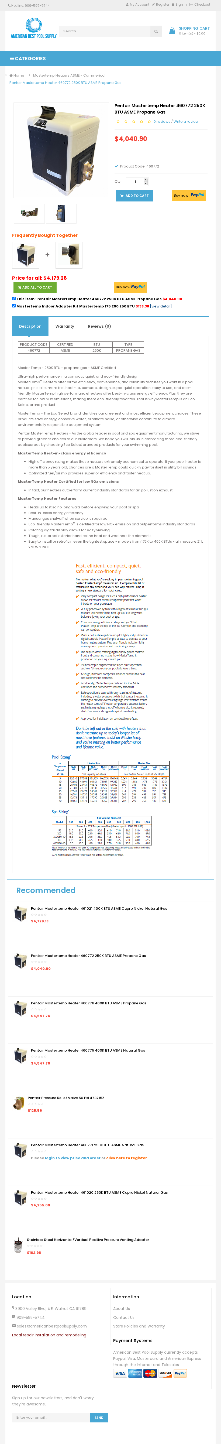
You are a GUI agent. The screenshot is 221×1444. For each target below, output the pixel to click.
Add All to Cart (37, 287)
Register (162, 4)
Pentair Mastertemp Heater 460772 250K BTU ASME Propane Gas (65, 82)
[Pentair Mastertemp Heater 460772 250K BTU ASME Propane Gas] (20, 961)
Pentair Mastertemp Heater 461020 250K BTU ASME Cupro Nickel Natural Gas (99, 1192)
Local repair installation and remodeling (49, 1335)
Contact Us (123, 1317)
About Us (121, 1308)
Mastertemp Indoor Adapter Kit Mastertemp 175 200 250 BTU (82, 306)
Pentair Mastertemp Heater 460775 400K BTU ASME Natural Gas (88, 1050)
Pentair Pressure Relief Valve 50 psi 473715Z (66, 1097)
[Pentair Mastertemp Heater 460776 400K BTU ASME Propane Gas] (20, 1008)
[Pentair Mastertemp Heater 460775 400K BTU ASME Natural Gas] (20, 1055)
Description (30, 326)
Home (18, 75)
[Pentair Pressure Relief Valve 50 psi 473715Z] (18, 1103)
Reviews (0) (99, 326)
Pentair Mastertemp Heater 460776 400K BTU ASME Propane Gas (88, 1003)
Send (99, 1417)
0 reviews (162, 121)
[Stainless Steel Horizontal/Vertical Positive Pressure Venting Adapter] (18, 1245)
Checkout (202, 4)
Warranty (65, 326)
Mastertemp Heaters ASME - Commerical (69, 75)
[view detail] (161, 306)
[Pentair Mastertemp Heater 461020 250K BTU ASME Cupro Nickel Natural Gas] (20, 1197)
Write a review (186, 121)
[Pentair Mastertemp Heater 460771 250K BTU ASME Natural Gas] (20, 1150)
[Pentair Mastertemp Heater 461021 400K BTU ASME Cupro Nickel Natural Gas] (20, 913)
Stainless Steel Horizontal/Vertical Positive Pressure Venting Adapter (88, 1239)
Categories (30, 58)
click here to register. (127, 1158)
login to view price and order (73, 1158)
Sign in (181, 4)
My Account (139, 4)
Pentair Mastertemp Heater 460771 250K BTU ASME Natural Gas (87, 1145)
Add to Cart (137, 195)
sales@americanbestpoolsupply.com (52, 1326)
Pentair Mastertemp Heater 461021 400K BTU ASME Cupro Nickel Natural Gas (99, 908)
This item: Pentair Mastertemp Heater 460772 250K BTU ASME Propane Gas (99, 299)
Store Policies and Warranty (139, 1326)
